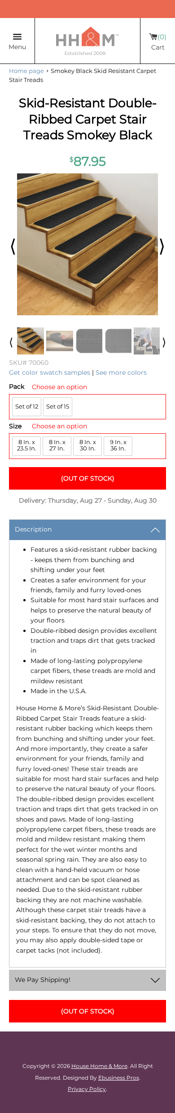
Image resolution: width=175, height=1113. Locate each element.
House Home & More (99, 1066)
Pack (16, 387)
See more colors (121, 372)
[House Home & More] (87, 40)
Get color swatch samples (49, 372)
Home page (26, 70)
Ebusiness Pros (118, 1077)
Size (15, 426)
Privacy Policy (87, 1089)
